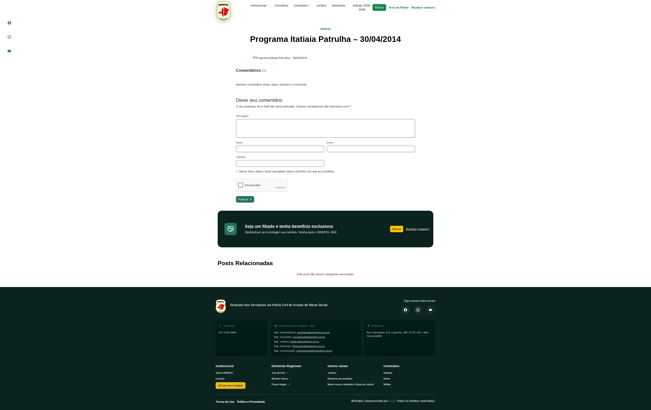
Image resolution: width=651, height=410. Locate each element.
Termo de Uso (225, 401)
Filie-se (379, 7)
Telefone (241, 157)
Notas (386, 378)
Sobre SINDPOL (224, 372)
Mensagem (242, 116)
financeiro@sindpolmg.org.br (309, 346)
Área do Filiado (399, 7)
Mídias (387, 384)
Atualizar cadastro (423, 7)
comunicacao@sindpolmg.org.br (314, 350)
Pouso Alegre (279, 384)
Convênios (281, 5)
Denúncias (338, 5)
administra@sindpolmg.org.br (313, 332)
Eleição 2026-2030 (362, 7)
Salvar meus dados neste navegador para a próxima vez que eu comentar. (287, 171)
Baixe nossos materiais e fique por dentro (351, 384)
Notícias (387, 372)
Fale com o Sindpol (232, 385)
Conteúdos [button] (301, 5)
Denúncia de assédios (340, 378)
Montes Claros (280, 378)
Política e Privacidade (251, 401)
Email (330, 142)
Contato (220, 378)
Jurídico (321, 5)
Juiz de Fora (278, 372)
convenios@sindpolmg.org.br (309, 337)
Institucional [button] (258, 5)
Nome (239, 142)
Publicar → (245, 199)
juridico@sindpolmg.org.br (304, 341)
